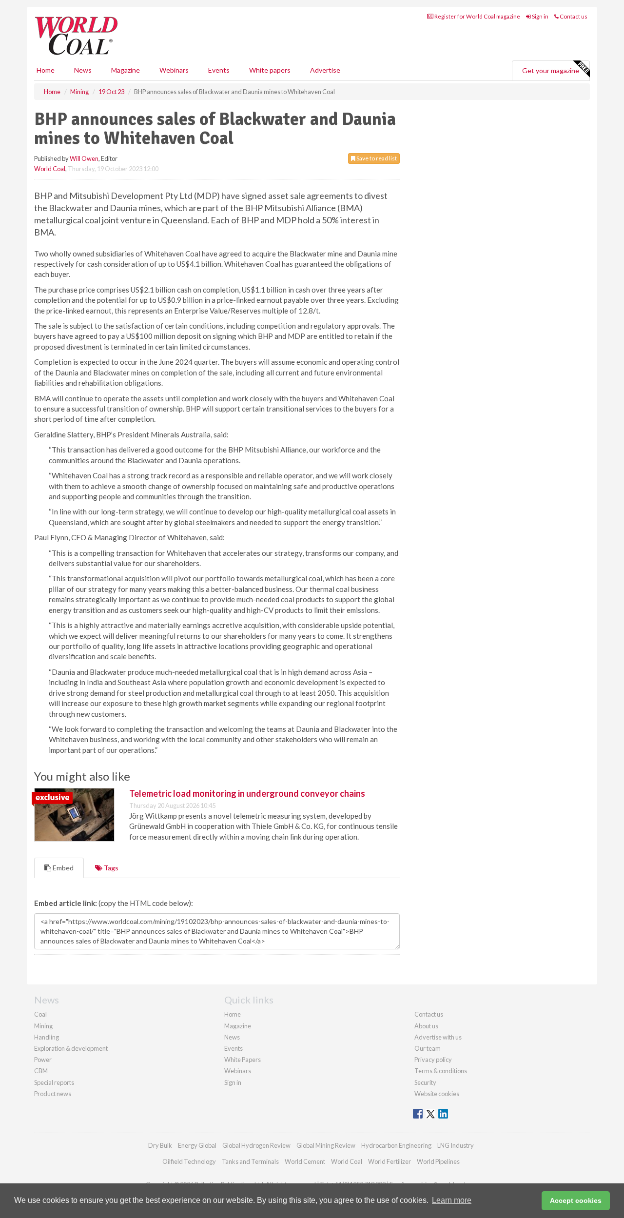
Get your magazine (550, 70)
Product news (52, 1094)
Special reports (54, 1082)
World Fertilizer (389, 1161)
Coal (40, 1014)
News (232, 1037)
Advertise (325, 70)
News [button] (83, 70)
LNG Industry (455, 1145)
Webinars (174, 70)
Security (425, 1082)
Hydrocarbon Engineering (396, 1145)
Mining (43, 1026)
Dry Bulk (160, 1145)
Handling (46, 1037)
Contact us (573, 16)
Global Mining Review (325, 1145)
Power (43, 1059)
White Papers (242, 1059)
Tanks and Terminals (250, 1161)
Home (46, 70)
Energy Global (197, 1145)
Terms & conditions (440, 1071)
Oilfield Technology (189, 1161)
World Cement (305, 1161)
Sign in (539, 16)
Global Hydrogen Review (256, 1145)
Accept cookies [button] (576, 1200)
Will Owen (84, 158)
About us (426, 1026)
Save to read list (376, 158)
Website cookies (436, 1094)
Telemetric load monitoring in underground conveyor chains (247, 793)
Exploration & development (71, 1048)
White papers (270, 70)
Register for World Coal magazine (476, 16)
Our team (427, 1048)
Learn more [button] (451, 1200)
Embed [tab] (62, 868)
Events (219, 70)
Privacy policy (433, 1059)
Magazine (125, 70)
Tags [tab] (110, 868)
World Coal (49, 169)
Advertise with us (438, 1037)
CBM (41, 1071)
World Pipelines (438, 1161)
